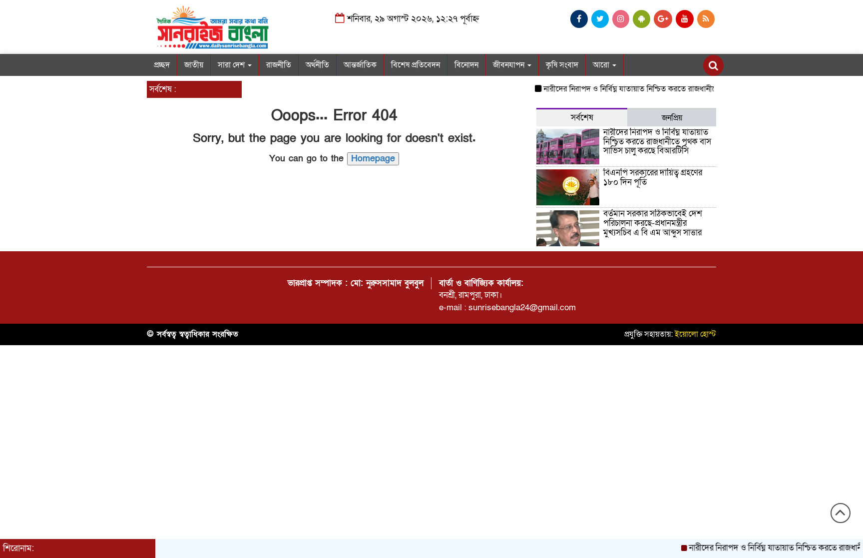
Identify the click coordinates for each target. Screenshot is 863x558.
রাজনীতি (278, 64)
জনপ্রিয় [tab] (672, 117)
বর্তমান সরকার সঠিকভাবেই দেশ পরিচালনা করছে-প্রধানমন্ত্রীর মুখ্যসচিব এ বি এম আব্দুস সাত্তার (652, 223)
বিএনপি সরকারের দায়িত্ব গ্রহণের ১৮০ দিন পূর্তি (652, 177)
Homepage (373, 158)
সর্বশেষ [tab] (582, 117)
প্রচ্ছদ (162, 64)
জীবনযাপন (509, 64)
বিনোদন (466, 64)
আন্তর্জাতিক (360, 64)
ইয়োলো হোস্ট (695, 334)
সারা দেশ (232, 64)
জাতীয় (193, 64)
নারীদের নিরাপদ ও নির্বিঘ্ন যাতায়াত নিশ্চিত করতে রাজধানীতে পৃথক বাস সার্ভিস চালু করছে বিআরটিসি (683, 88)
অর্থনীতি (317, 64)
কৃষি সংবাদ (562, 64)
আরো (602, 64)
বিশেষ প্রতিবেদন (415, 64)
